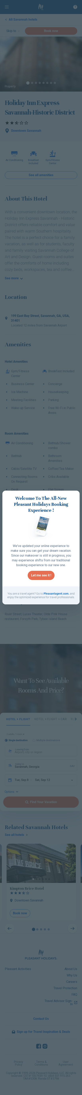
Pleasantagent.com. (56, 593)
